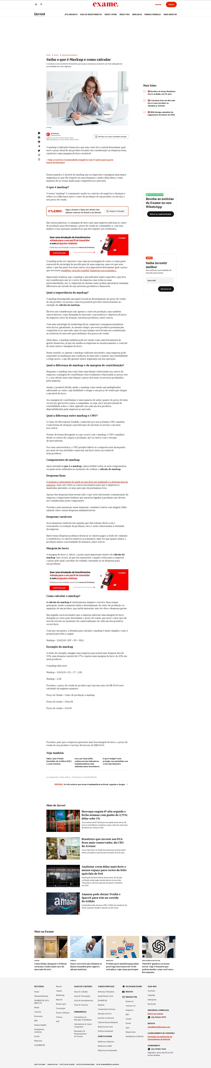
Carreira (37, 1012)
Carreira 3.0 (131, 1006)
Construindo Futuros (106, 1009)
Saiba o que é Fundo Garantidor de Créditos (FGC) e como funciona (58, 761)
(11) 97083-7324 (158, 1049)
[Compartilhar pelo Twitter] (39, 150)
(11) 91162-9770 (158, 1017)
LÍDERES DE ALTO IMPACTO (41, 1001)
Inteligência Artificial (39, 1030)
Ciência (59, 1017)
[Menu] (36, 4)
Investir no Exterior (106, 1018)
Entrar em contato (155, 1014)
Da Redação (55, 133)
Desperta (129, 1010)
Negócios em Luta (105, 1027)
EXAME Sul (102, 1000)
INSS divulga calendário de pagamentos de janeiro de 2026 (161, 113)
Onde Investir (170, 14)
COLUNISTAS (39, 1045)
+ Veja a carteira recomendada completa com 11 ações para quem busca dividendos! (79, 161)
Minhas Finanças (153, 14)
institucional (39, 1064)
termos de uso (52, 1064)
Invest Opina (111, 14)
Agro (128, 1028)
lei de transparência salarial (107, 1064)
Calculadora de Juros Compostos (83, 1025)
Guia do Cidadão (81, 992)
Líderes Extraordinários (108, 1022)
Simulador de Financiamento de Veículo (80, 1033)
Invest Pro (124, 14)
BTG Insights (71, 14)
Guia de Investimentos (91, 14)
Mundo (59, 986)
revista (129, 992)
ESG (36, 1021)
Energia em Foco (105, 1014)
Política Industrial (105, 1031)
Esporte (59, 1000)
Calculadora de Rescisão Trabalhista (83, 1018)
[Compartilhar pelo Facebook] (39, 137)
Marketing (60, 995)
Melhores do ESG (105, 1046)
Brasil (36, 1007)
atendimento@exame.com (159, 1027)
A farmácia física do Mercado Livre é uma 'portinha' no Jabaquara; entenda (161, 103)
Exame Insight (40, 1025)
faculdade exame (134, 986)
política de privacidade (85, 1064)
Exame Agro (61, 1004)
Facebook (152, 1004)
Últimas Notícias (41, 996)
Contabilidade (89, 777)
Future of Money (63, 1013)
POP (57, 1021)
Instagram (152, 1000)
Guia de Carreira (81, 1005)
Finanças (76, 777)
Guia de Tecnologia (82, 996)
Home (48, 55)
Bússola (101, 1005)
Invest (39, 14)
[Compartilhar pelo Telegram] (39, 146)
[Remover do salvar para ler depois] (39, 159)
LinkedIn (151, 995)
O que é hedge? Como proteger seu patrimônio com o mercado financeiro (115, 761)
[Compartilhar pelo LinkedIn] (39, 142)
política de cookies (67, 1064)
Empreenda (131, 1032)
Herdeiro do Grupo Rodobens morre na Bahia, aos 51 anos (161, 92)
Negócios (38, 1041)
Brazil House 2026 (105, 996)
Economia (38, 1016)
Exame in (130, 1001)
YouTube (151, 991)
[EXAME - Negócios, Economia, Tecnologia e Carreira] (105, 4)
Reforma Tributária (106, 992)
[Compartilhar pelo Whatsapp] (39, 133)
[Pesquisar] (41, 4)
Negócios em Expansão (107, 1050)
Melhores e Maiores (106, 1042)
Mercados (137, 14)
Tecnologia (60, 1008)
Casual (59, 991)
